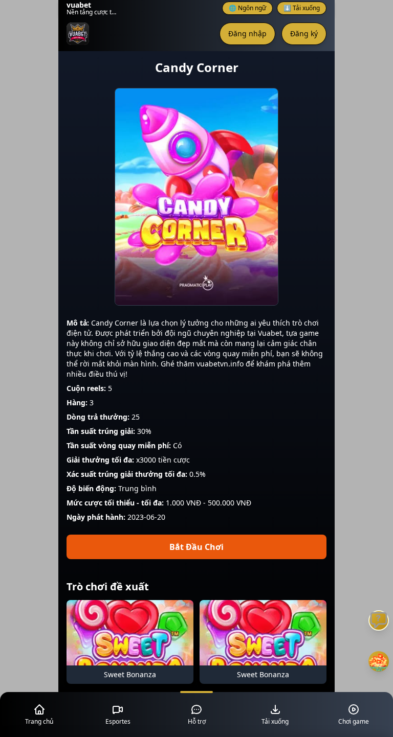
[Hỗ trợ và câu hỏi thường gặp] (378, 620)
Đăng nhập (247, 33)
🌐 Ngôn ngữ (247, 8)
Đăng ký (304, 33)
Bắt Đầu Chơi (196, 546)
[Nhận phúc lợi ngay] (378, 661)
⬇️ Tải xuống (301, 8)
